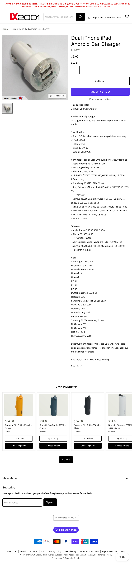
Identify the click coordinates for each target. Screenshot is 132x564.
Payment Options (109, 551)
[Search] (80, 17)
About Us (34, 551)
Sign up (50, 502)
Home (5, 29)
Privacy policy (55, 551)
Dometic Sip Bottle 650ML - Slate (87, 427)
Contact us (12, 551)
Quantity (75, 63)
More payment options (100, 99)
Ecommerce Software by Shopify (66, 558)
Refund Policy (70, 551)
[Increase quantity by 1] (99, 70)
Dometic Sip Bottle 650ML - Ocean (18, 427)
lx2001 (77, 50)
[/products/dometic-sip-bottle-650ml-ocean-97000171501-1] (18, 405)
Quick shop (19, 438)
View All (66, 459)
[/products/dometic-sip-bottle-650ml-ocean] (53, 405)
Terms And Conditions (89, 551)
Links (43, 551)
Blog (123, 551)
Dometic (8, 431)
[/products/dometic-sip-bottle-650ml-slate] (87, 405)
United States (64, 517)
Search (23, 551)
